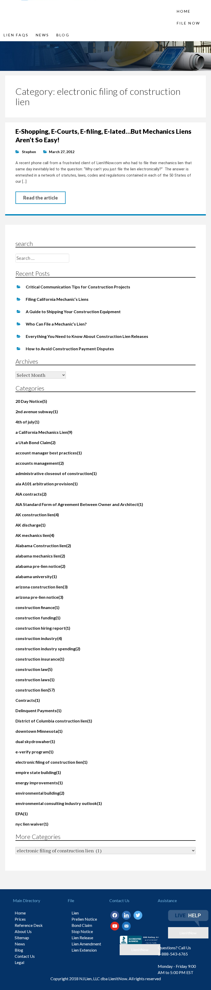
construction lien (35, 689)
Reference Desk (29, 925)
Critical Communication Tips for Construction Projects (78, 286)
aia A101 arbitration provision (46, 483)
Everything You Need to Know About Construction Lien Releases (87, 336)
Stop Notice (82, 931)
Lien (75, 912)
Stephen (29, 151)
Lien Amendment (86, 943)
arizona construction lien (41, 586)
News (42, 35)
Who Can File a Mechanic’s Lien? (56, 323)
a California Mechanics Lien (43, 432)
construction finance (37, 607)
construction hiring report (42, 628)
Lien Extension (84, 949)
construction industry (38, 638)
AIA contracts (31, 494)
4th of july (27, 421)
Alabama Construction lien (43, 545)
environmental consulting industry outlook (58, 803)
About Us (23, 931)
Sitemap (22, 937)
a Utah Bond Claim (35, 442)
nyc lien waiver (31, 823)
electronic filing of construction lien (51, 762)
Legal (19, 962)
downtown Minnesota (39, 731)
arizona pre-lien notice (39, 597)
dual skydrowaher (35, 741)
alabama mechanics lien (40, 555)
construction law (33, 669)
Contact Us (25, 956)
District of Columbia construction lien (53, 720)
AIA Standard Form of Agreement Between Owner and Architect (79, 504)
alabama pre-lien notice (40, 566)
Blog (62, 35)
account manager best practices (48, 452)
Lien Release (82, 937)
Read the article (40, 198)
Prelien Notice (84, 919)
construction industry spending (47, 648)
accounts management (39, 463)
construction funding (37, 617)
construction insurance (39, 658)
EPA (21, 813)
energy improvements (39, 782)
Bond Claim (82, 925)
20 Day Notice (31, 401)
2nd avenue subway (36, 411)
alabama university (36, 576)
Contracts (27, 700)
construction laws (35, 679)
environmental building (39, 793)
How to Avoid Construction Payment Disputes (70, 348)
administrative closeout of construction (56, 473)
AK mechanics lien (34, 535)
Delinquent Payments (38, 710)
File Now (188, 23)
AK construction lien (37, 514)
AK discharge (30, 524)
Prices (20, 919)
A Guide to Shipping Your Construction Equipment (73, 311)
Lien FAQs (16, 35)
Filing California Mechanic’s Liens (57, 299)
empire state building (38, 772)
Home (184, 11)
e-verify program (34, 751)
